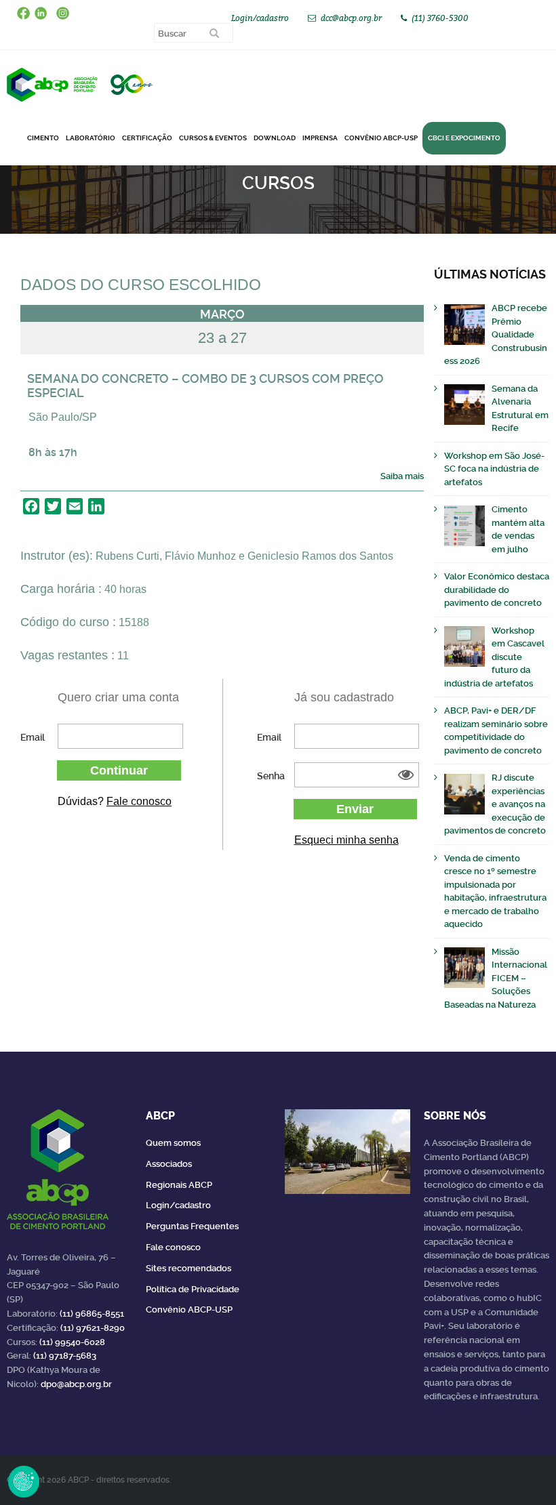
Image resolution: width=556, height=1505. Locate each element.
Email (32, 737)
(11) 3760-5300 (440, 18)
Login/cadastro (260, 18)
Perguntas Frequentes (192, 1226)
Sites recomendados (188, 1268)
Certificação (147, 138)
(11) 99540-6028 (72, 1342)
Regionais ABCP (179, 1185)
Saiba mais (402, 476)
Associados (169, 1164)
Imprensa (320, 138)
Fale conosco (139, 801)
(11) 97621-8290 (92, 1328)
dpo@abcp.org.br (76, 1384)
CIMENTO (43, 138)
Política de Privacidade (192, 1289)
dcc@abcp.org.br (351, 18)
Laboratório (90, 138)
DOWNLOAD (275, 138)
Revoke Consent (24, 1481)
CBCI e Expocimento (464, 138)
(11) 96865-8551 (92, 1313)
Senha (271, 775)
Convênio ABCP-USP (381, 138)
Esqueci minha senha (346, 840)
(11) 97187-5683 (64, 1356)
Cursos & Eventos (213, 138)
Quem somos (173, 1143)
